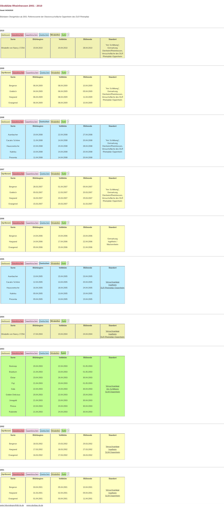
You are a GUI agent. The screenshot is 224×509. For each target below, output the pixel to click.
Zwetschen (44, 35)
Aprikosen (5, 35)
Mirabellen (55, 73)
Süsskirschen (17, 35)
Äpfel (64, 35)
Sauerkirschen (31, 35)
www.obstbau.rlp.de (34, 505)
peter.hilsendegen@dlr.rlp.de (12, 505)
